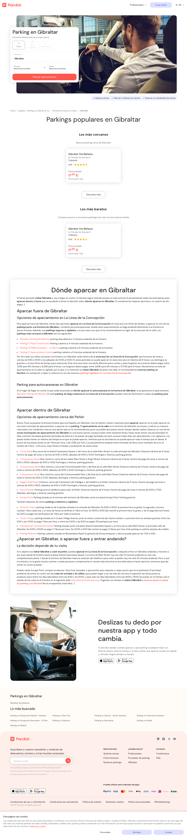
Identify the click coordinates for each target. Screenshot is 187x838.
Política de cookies (92, 801)
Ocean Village (27, 518)
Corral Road (26, 451)
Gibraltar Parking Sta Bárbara (34, 339)
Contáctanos (162, 753)
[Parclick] (11, 5)
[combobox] (47, 58)
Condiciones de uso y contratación (27, 801)
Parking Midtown (28, 533)
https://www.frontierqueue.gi (85, 580)
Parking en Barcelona (104, 720)
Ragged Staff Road (29, 482)
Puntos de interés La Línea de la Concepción (65, 110)
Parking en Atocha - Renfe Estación (110, 715)
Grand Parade (27, 489)
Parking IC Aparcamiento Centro (36, 352)
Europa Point (26, 497)
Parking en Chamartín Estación (150, 715)
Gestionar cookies (115, 801)
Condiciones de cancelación (64, 801)
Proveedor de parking (139, 758)
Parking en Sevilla (144, 720)
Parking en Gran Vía (61, 715)
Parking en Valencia (61, 720)
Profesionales (135, 753)
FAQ (158, 758)
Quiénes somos (111, 753)
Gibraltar (84, 110)
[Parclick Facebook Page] (169, 739)
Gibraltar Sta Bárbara (19, 703)
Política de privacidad (139, 801)
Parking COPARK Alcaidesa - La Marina (39, 347)
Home (13, 110)
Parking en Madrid (18, 725)
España (21, 110)
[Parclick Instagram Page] (158, 739)
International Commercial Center (36, 525)
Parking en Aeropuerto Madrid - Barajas (28, 715)
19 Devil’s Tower (27, 507)
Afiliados (132, 762)
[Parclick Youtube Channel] (174, 739)
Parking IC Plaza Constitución (34, 343)
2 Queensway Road (29, 474)
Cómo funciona (111, 758)
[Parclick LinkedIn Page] (163, 739)
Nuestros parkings (112, 762)
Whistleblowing (162, 801)
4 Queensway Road (29, 459)
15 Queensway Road (30, 466)
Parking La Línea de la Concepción (39, 110)
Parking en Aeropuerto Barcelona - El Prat (29, 720)
